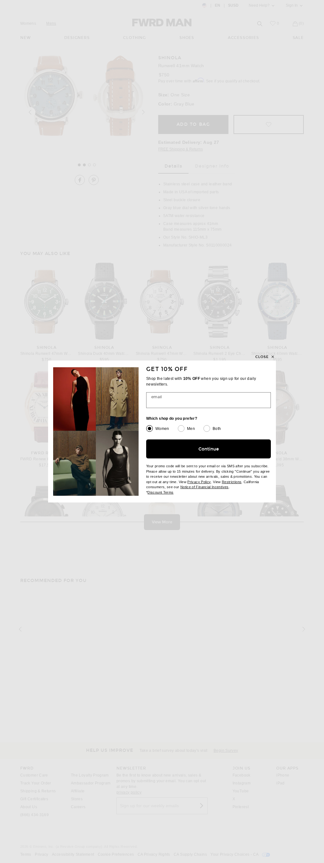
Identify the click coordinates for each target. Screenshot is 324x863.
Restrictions (231, 482)
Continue (208, 449)
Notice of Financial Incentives (204, 487)
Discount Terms (160, 492)
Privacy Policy (199, 482)
